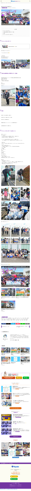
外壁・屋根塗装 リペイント (5, 463)
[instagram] (13, 340)
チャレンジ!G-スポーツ (7, 30)
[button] (3, 323)
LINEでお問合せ (26, 378)
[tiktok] (14, 340)
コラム (6, 7)
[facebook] (10, 340)
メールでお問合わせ (14, 476)
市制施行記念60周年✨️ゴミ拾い (12, 46)
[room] (15, 340)
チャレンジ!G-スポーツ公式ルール (8, 34)
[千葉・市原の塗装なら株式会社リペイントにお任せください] (15, 1)
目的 (4, 33)
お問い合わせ (19, 484)
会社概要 (11, 484)
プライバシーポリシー (15, 484)
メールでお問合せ (19, 378)
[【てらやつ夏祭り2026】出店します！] (26, 445)
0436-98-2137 (16, 473)
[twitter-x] (12, 340)
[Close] (8, 490)
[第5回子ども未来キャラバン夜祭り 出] (4, 452)
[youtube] (18, 340)
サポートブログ (3, 7)
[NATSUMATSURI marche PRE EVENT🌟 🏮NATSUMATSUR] (4, 445)
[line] (16, 483)
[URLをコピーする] (27, 323)
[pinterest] (17, 340)
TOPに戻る (11, 463)
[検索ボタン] (30, 1)
